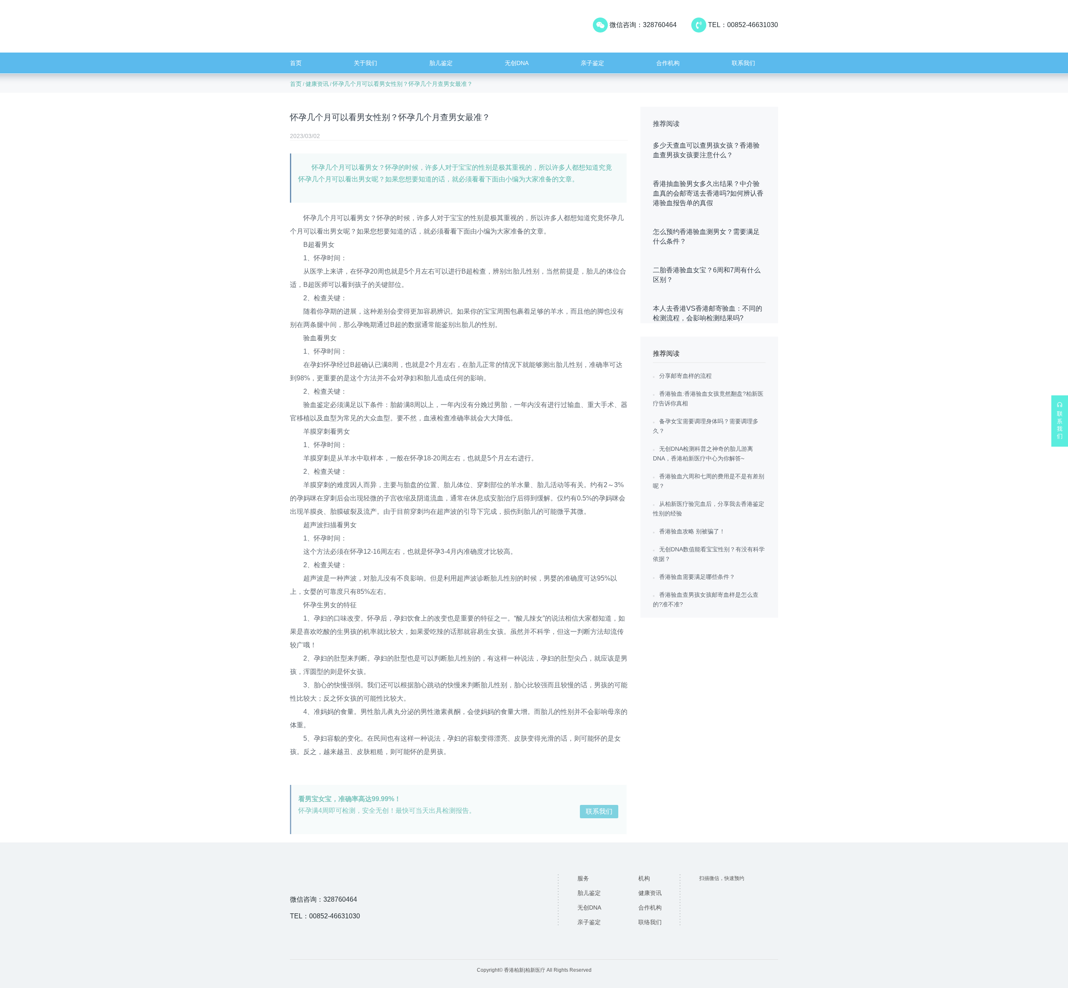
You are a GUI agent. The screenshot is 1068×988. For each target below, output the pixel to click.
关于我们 (365, 63)
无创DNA (517, 63)
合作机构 (668, 63)
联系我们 (743, 63)
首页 (296, 63)
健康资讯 (317, 83)
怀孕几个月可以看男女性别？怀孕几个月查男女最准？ (402, 83)
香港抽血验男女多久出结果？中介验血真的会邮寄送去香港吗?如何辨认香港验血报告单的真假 (708, 193)
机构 (644, 878)
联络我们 (650, 922)
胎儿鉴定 (441, 63)
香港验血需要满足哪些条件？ (697, 576)
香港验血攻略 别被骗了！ (692, 531)
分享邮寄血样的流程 (685, 375)
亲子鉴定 (592, 63)
